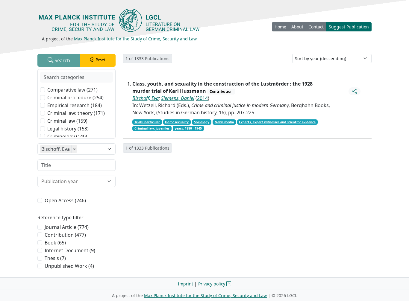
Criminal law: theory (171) (76, 113)
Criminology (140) (67, 136)
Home (280, 27)
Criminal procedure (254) (75, 97)
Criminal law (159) (67, 121)
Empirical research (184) (74, 105)
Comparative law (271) (72, 89)
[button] (98, 60)
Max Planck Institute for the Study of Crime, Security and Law (135, 39)
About (297, 27)
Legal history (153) (68, 128)
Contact (316, 27)
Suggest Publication (349, 27)
